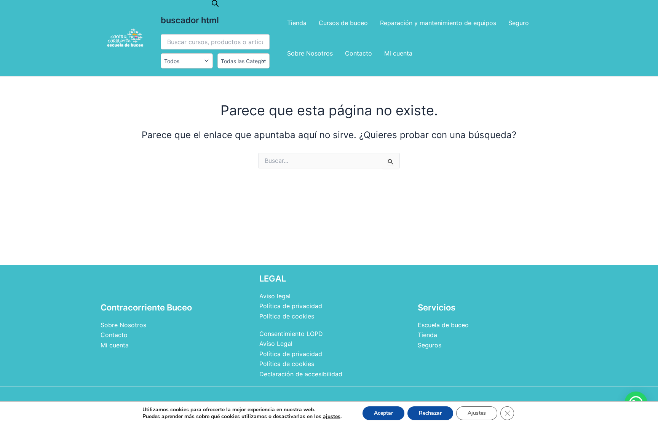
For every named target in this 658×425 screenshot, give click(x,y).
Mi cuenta (398, 53)
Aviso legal (275, 296)
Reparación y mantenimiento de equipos (438, 23)
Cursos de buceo (343, 23)
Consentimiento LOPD (291, 333)
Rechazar (430, 413)
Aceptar (383, 413)
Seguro (518, 23)
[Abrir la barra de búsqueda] (215, 3)
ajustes (331, 416)
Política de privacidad (290, 306)
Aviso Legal (275, 343)
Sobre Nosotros (310, 53)
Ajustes (477, 413)
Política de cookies (286, 316)
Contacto (358, 53)
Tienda (297, 23)
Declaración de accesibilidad (300, 374)
